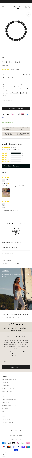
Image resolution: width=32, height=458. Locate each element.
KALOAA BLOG (6, 420)
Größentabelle (25, 74)
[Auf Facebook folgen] (11, 431)
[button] (6, 69)
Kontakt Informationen (9, 400)
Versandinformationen (9, 379)
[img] (5, 177)
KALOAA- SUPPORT (7, 423)
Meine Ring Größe (7, 391)
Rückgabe (5, 382)
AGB (3, 411)
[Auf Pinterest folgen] (21, 431)
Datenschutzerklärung (9, 405)
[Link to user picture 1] (6, 192)
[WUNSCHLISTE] (16, 57)
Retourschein (6, 385)
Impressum (5, 402)
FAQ (3, 425)
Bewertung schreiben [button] (11, 166)
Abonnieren (16, 367)
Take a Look (5, 271)
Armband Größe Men (8, 388)
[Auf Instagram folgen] (16, 431)
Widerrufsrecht (6, 408)
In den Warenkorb (16, 108)
